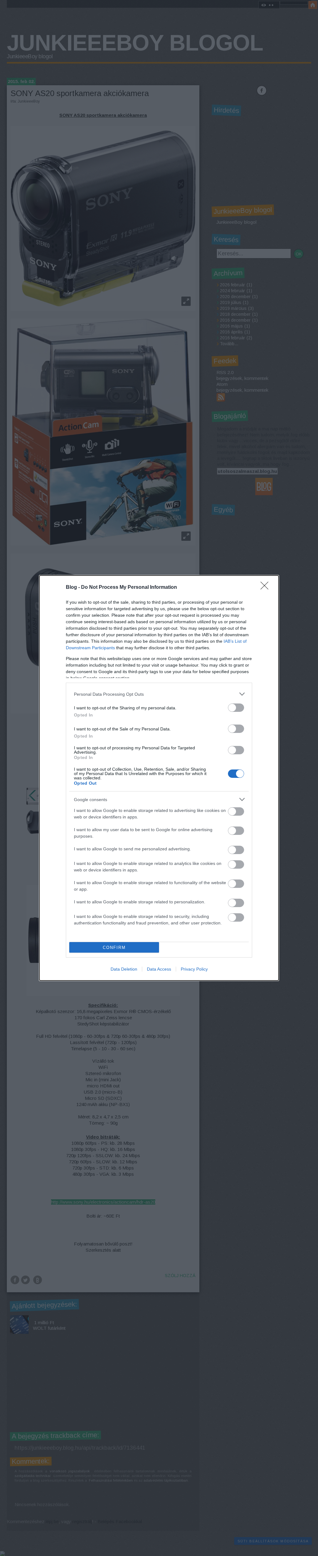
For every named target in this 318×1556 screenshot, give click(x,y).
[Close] (266, 587)
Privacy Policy (194, 969)
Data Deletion (124, 969)
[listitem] (159, 694)
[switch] (236, 707)
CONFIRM (114, 947)
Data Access (159, 969)
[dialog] (159, 778)
